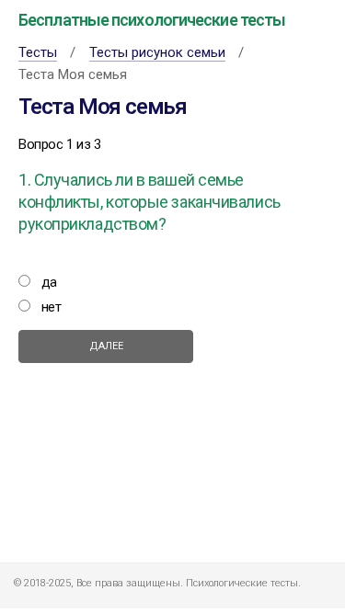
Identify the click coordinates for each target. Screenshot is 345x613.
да (49, 282)
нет (51, 307)
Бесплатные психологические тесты (151, 19)
